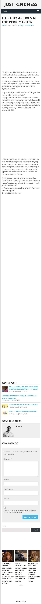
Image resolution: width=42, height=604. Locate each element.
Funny (21, 25)
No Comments (29, 25)
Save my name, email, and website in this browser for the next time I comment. (20, 511)
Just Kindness (21, 4)
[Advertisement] (21, 49)
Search (4, 526)
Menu (5, 11)
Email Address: (9, 489)
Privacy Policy (21, 601)
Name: (6, 480)
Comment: (7, 459)
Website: (6, 499)
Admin (4, 25)
